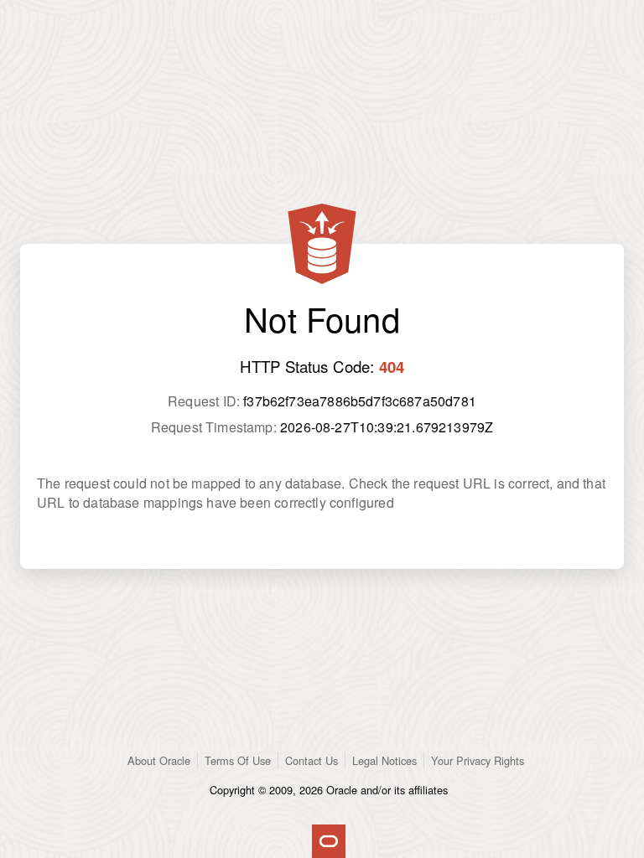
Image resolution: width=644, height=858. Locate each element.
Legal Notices (384, 760)
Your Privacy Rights (477, 760)
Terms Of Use (238, 760)
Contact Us (311, 760)
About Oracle (158, 760)
